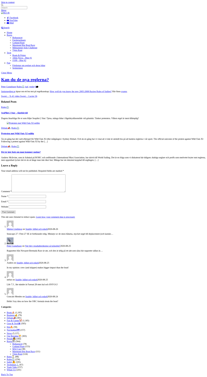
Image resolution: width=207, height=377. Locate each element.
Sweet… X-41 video (10, 96)
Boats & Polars (19, 55)
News (9, 333)
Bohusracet (17, 37)
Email (4, 201)
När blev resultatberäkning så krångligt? (42, 246)
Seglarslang (17, 68)
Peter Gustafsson (8, 86)
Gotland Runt (18, 42)
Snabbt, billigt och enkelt (36, 229)
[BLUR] (5, 13)
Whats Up (11, 370)
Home (9, 32)
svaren (124, 91)
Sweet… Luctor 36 (28, 96)
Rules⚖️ (21, 86)
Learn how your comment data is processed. (55, 217)
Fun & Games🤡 (14, 320)
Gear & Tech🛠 (14, 323)
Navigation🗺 (13, 330)
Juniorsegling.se (8, 91)
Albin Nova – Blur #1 (22, 58)
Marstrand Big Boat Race (23, 45)
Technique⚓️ (13, 365)
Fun (8, 63)
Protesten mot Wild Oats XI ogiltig (17, 133)
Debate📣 (5, 128)
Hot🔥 (10, 327)
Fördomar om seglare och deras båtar (28, 65)
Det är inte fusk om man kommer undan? (21, 152)
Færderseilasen (19, 40)
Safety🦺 (11, 362)
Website (4, 207)
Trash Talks (12, 367)
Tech (9, 53)
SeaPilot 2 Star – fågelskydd (14, 113)
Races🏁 (11, 341)
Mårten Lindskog (14, 229)
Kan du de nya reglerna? (25, 79)
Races (9, 35)
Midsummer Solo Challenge (24, 48)
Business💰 (12, 315)
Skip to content (8, 2)
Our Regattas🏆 (14, 336)
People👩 (11, 339)
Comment (6, 191)
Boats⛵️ (11, 312)
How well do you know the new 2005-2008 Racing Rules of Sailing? (81, 91)
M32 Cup (16, 349)
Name (4, 196)
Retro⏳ (11, 356)
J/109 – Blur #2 (19, 60)
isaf (26, 86)
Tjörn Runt (17, 50)
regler (31, 86)
